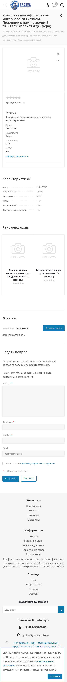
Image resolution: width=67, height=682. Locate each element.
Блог (33, 580)
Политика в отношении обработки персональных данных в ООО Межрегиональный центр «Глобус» (33, 565)
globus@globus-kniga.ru (36, 635)
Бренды (33, 589)
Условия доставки (33, 545)
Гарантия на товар (33, 549)
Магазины (33, 519)
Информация (33, 530)
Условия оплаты (33, 540)
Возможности (33, 554)
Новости (33, 510)
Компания (34, 500)
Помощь (33, 536)
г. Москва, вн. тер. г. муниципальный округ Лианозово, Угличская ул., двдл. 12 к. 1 (36, 646)
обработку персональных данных (37, 463)
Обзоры (33, 593)
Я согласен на (30, 463)
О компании (33, 506)
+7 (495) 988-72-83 (35, 627)
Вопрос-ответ (33, 584)
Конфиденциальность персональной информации (33, 559)
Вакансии (33, 515)
